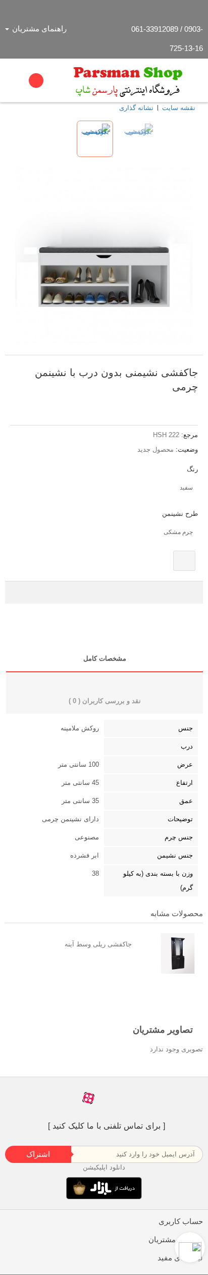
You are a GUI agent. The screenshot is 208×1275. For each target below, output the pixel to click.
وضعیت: (187, 449)
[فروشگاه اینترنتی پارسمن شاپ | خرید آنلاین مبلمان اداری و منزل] (128, 80)
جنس (185, 728)
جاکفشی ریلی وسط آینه (98, 944)
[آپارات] (88, 1098)
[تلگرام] (109, 1098)
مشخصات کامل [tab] (104, 658)
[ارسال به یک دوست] (183, 404)
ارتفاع (184, 782)
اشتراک (38, 1154)
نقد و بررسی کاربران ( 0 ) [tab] (105, 701)
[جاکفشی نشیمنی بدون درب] (95, 139)
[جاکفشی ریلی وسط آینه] (170, 953)
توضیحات (180, 819)
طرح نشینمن (179, 513)
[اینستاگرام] (128, 1098)
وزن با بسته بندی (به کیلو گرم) (158, 880)
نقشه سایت (178, 108)
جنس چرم (179, 837)
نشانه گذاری (136, 108)
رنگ (191, 469)
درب (187, 746)
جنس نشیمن (175, 855)
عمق (186, 801)
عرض (185, 764)
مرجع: (189, 435)
